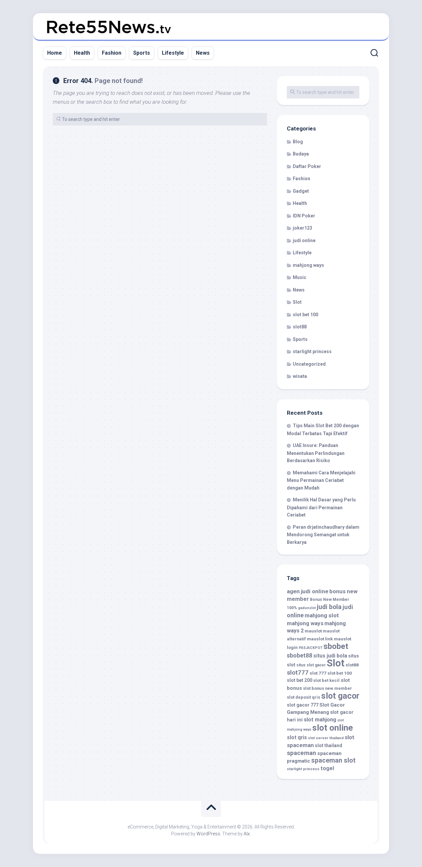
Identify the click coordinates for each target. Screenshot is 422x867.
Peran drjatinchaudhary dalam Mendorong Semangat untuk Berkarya (323, 534)
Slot (297, 302)
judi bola (329, 607)
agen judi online (307, 591)
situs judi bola (330, 656)
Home (54, 53)
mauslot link (320, 638)
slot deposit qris (303, 697)
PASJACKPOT (310, 648)
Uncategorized (309, 364)
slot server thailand (326, 738)
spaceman (301, 753)
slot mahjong (320, 719)
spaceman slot (333, 760)
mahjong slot (322, 615)
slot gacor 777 (302, 705)
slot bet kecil (326, 680)
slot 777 (318, 673)
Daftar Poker (307, 166)
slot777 (298, 672)
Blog (298, 141)
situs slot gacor (311, 665)
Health (82, 53)
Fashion (111, 53)
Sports (141, 53)
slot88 (300, 326)
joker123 (302, 228)
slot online (332, 728)
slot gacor (340, 696)
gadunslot (307, 608)
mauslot (313, 630)
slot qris (297, 737)
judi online (304, 240)
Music (299, 277)
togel (327, 768)
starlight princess (312, 351)
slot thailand (328, 745)
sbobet (335, 646)
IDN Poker (304, 215)
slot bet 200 (299, 680)
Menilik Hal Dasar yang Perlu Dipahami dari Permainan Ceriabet (321, 507)
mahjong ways (308, 265)
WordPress (208, 833)
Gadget (301, 191)
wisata (300, 376)
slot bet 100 (305, 314)
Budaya (301, 153)
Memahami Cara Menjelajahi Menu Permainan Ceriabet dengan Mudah (321, 480)
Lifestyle (173, 53)
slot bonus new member (327, 688)
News (203, 53)
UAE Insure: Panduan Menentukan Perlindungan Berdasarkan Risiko (316, 453)
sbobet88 (299, 655)
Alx (247, 833)
